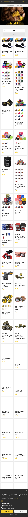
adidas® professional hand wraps (7, 52)
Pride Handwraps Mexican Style (19, 123)
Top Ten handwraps (6, 358)
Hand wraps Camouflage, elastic (20, 284)
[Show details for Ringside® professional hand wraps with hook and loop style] (20, 227)
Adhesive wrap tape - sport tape (20, 412)
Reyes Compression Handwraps (19, 263)
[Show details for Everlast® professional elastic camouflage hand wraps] (7, 326)
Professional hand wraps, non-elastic (6, 82)
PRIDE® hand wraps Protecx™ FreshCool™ (6, 285)
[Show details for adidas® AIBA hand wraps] (20, 43)
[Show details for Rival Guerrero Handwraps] (7, 200)
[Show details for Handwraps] (20, 350)
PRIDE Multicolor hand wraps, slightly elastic (20, 186)
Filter (14, 30)
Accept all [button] (7, 511)
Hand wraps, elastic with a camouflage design (20, 308)
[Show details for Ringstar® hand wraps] (7, 162)
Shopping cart (23, 1)
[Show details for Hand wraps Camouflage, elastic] (20, 276)
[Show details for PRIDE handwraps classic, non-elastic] (7, 102)
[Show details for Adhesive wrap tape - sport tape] (20, 403)
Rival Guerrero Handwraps (5, 214)
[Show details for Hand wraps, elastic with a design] (7, 298)
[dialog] (14, 503)
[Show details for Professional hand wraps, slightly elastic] (20, 65)
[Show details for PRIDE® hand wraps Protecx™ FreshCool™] (7, 276)
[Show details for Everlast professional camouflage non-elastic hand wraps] (20, 326)
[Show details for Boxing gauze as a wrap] (7, 425)
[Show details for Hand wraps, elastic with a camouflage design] (20, 298)
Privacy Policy (15, 498)
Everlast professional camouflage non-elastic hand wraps (20, 336)
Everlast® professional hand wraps (6, 148)
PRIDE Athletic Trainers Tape (18, 391)
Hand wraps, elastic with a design (7, 313)
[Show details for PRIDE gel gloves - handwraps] (20, 468)
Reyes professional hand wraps (6, 263)
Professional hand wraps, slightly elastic (19, 89)
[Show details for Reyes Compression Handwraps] (20, 254)
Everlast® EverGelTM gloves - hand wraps (20, 455)
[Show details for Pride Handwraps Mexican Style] (20, 102)
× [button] (26, 490)
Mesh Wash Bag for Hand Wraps (6, 388)
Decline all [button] (20, 511)
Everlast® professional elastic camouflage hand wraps (7, 336)
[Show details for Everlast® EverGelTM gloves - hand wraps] (20, 446)
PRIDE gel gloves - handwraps (19, 476)
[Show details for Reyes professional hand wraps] (7, 254)
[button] (14, 514)
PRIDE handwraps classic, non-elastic (7, 111)
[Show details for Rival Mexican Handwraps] (20, 200)
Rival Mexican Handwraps (18, 211)
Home (7, 5)
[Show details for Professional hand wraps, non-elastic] (7, 65)
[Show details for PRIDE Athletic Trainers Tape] (20, 376)
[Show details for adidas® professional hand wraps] (7, 43)
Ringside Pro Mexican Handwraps (7, 241)
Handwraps (18, 364)
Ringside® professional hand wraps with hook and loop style (20, 237)
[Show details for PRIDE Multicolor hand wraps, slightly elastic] (20, 162)
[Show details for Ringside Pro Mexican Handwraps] (7, 227)
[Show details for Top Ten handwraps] (7, 350)
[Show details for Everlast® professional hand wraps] (7, 136)
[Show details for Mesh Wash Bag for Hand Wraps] (7, 376)
